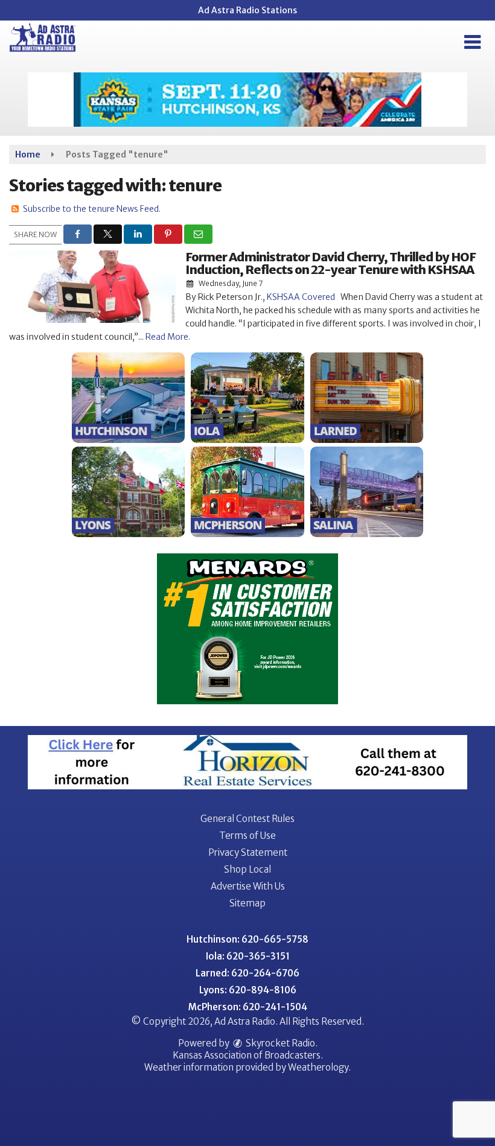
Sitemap (247, 903)
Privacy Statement (247, 852)
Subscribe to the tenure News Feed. (92, 208)
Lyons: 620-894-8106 (247, 990)
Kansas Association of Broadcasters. (248, 1055)
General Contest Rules (247, 818)
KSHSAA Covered (301, 296)
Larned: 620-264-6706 (247, 973)
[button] (472, 42)
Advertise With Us (248, 886)
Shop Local (247, 869)
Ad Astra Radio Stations (247, 10)
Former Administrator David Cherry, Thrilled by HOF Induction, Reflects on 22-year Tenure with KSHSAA (330, 263)
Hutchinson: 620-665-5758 (247, 939)
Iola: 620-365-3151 (248, 956)
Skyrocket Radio (279, 1043)
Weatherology (318, 1067)
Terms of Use (247, 835)
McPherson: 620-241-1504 (247, 1007)
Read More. (167, 336)
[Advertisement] (247, 99)
